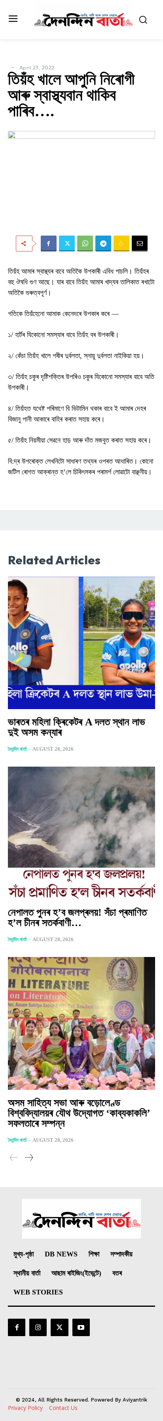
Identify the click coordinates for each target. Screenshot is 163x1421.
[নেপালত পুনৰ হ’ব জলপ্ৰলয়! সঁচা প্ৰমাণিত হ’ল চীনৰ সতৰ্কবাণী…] (81, 833)
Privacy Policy (25, 1407)
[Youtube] (81, 1327)
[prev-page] (14, 1157)
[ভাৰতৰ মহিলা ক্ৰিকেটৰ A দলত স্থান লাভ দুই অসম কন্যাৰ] (81, 643)
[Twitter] (67, 243)
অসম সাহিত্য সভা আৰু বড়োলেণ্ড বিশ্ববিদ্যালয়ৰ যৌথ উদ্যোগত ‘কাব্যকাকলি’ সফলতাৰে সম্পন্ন (79, 1113)
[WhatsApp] (85, 243)
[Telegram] (103, 243)
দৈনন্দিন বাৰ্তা (17, 749)
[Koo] (121, 243)
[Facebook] (49, 243)
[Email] (140, 243)
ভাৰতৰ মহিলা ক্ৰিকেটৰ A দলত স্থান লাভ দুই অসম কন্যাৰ (76, 727)
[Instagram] (38, 1327)
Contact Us (63, 1407)
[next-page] (29, 1157)
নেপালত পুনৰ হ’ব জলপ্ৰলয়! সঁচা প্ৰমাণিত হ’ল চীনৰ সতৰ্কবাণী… (77, 917)
